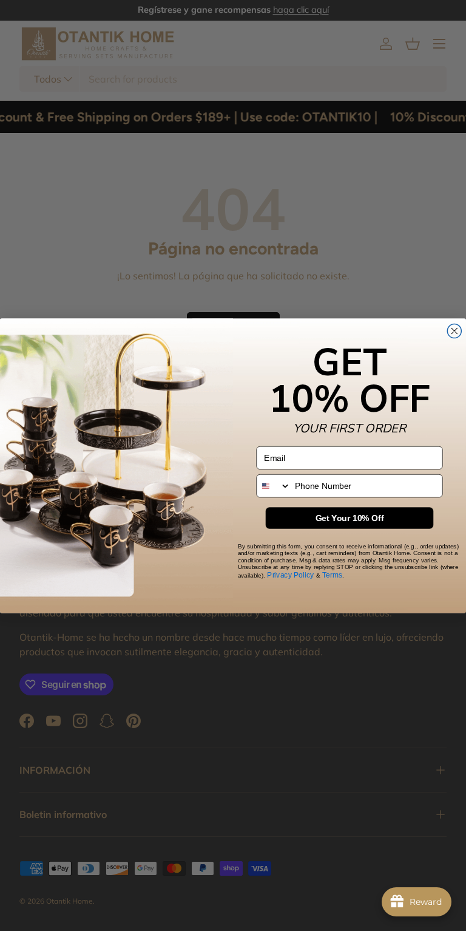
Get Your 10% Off (350, 517)
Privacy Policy (290, 574)
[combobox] (273, 485)
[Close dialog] (454, 331)
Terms (332, 574)
